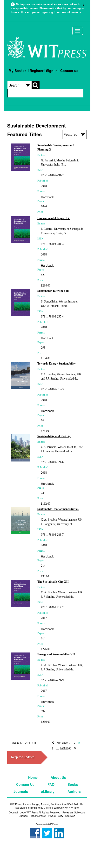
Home (33, 777)
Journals (20, 791)
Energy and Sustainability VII (56, 654)
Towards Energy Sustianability (56, 363)
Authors (74, 791)
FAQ (50, 784)
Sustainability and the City (54, 436)
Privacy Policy (55, 816)
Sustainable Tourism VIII (53, 291)
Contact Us (25, 784)
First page (62, 742)
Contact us (69, 70)
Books (72, 784)
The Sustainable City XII (53, 581)
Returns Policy (38, 816)
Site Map (70, 816)
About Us (58, 777)
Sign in (52, 70)
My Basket (17, 70)
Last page (65, 748)
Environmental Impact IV (53, 218)
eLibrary (47, 791)
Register (36, 70)
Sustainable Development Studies (58, 509)
